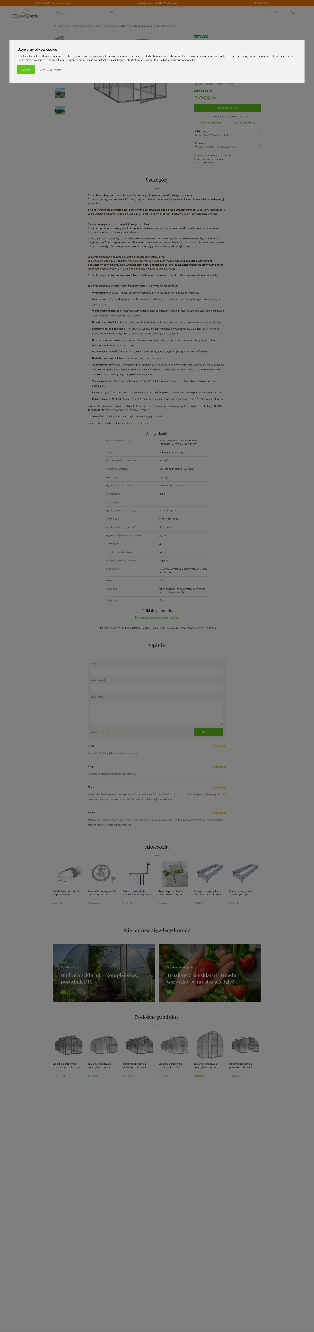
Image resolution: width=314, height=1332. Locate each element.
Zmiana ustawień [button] (50, 70)
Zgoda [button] (26, 70)
